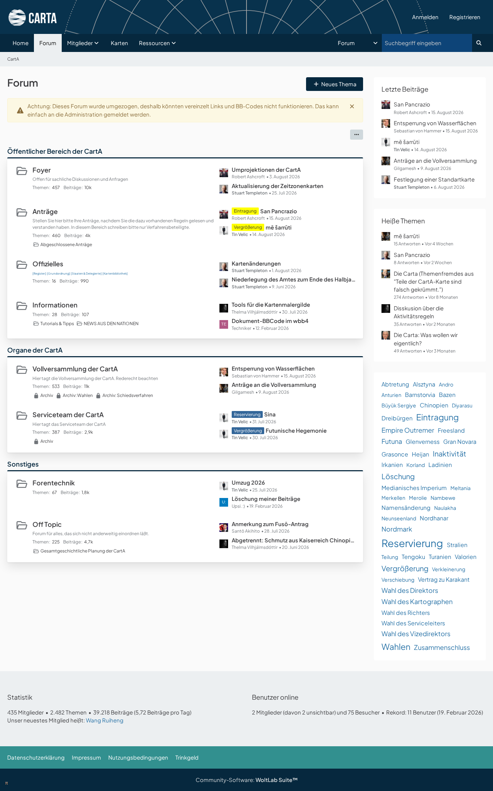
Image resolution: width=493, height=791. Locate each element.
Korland (415, 465)
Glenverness (423, 441)
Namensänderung (406, 507)
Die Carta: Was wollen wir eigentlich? (426, 338)
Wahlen (395, 646)
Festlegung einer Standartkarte (434, 179)
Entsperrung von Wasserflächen (273, 368)
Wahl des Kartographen (417, 601)
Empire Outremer (407, 430)
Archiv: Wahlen (78, 395)
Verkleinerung (448, 569)
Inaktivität (449, 453)
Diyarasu (462, 405)
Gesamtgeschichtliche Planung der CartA (82, 551)
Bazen (447, 394)
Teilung (389, 557)
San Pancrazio (278, 210)
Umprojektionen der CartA (266, 169)
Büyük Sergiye (398, 405)
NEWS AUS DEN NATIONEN (111, 323)
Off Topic (47, 524)
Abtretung (395, 384)
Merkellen (393, 497)
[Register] (39, 273)
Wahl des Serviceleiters (413, 623)
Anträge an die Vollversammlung (274, 384)
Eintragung (437, 417)
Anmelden (425, 16)
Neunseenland (398, 518)
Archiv (46, 395)
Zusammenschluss (442, 647)
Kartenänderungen (256, 263)
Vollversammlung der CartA (75, 368)
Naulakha (445, 507)
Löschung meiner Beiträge (266, 498)
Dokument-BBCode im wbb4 (270, 320)
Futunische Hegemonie (296, 430)
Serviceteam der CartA (68, 414)
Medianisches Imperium (414, 487)
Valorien (465, 556)
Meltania (460, 488)
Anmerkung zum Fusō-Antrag (270, 523)
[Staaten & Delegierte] (86, 273)
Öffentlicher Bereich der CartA (54, 151)
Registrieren (464, 16)
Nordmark (396, 529)
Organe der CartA (34, 350)
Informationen (55, 305)
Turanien (440, 556)
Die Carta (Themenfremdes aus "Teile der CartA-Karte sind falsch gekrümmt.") (434, 281)
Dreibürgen (397, 418)
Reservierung (412, 543)
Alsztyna (424, 384)
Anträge (45, 211)
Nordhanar (434, 518)
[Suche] (479, 43)
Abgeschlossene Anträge (66, 244)
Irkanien (392, 464)
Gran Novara (459, 441)
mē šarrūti (279, 227)
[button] (358, 43)
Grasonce (394, 454)
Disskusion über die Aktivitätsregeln (419, 312)
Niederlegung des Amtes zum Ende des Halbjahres (294, 279)
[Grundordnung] (58, 273)
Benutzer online (275, 697)
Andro (446, 384)
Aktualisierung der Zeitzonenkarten (277, 185)
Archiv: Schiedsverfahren (127, 395)
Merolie (418, 497)
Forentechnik (53, 482)
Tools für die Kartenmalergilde (271, 304)
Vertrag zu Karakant (444, 579)
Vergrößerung (404, 568)
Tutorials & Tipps (57, 323)
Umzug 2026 (248, 482)
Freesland (451, 430)
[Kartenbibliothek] (115, 273)
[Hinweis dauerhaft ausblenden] (351, 106)
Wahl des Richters (405, 612)
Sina (270, 414)
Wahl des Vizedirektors (415, 633)
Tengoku (413, 556)
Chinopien (434, 405)
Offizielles (47, 263)
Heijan (420, 454)
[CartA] (207, 17)
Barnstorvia (420, 394)
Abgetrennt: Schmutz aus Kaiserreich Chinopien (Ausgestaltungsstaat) (294, 540)
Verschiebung (397, 579)
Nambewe (443, 497)
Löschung (398, 476)
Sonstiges (23, 464)
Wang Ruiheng (104, 720)
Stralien (457, 545)
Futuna (391, 441)
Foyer (41, 170)
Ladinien (440, 464)
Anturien (391, 395)
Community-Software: (247, 779)
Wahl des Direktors (409, 590)
